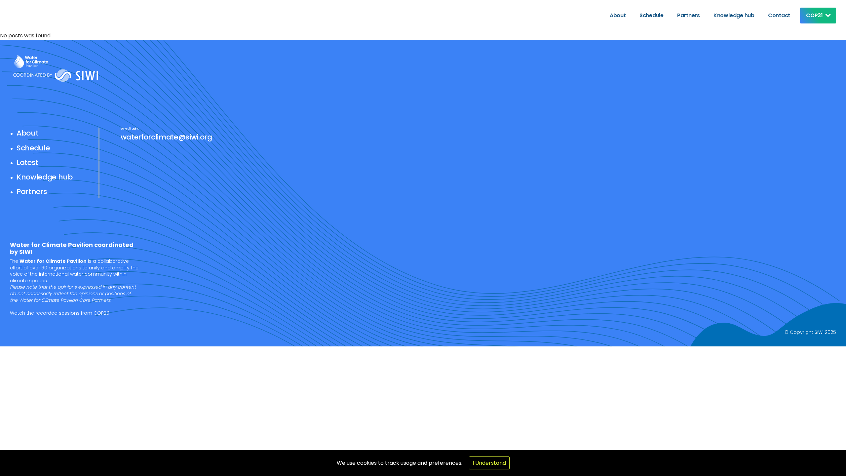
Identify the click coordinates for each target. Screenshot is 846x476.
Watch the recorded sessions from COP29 (59, 313)
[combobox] (816, 15)
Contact (779, 15)
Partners (688, 15)
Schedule (651, 15)
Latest (27, 162)
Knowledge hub (733, 15)
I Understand (489, 463)
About (618, 15)
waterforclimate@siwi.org (166, 137)
